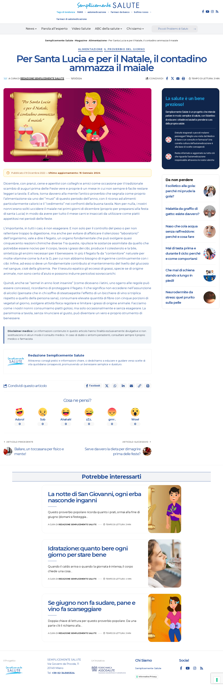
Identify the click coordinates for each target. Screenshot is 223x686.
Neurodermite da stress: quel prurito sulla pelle (180, 297)
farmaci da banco (120, 12)
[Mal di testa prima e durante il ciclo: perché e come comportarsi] (209, 253)
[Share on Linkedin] (123, 385)
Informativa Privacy (148, 676)
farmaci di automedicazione (72, 19)
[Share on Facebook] (167, 78)
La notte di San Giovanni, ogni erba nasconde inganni (94, 497)
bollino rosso (141, 12)
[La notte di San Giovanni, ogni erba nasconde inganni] (164, 509)
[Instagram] (212, 11)
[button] (183, 78)
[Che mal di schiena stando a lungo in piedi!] (209, 275)
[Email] (177, 78)
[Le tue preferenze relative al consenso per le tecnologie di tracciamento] (217, 680)
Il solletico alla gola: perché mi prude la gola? (180, 191)
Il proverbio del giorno (124, 49)
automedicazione (96, 12)
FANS (80, 12)
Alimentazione (90, 49)
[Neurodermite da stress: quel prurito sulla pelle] (209, 297)
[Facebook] (203, 11)
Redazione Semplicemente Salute (42, 78)
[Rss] (217, 11)
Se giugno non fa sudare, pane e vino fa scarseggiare (91, 605)
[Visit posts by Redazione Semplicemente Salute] (5, 78)
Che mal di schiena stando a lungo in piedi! (180, 275)
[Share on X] (172, 78)
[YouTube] (207, 11)
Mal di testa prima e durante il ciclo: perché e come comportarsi (183, 253)
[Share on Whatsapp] (115, 385)
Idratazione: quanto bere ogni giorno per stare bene (88, 551)
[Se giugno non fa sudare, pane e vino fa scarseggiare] (164, 618)
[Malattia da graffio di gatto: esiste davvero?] (209, 211)
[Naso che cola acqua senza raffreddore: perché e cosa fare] (209, 231)
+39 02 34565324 (63, 672)
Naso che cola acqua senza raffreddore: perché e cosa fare (182, 231)
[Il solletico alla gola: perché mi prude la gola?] (209, 191)
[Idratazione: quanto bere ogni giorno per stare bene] (164, 563)
